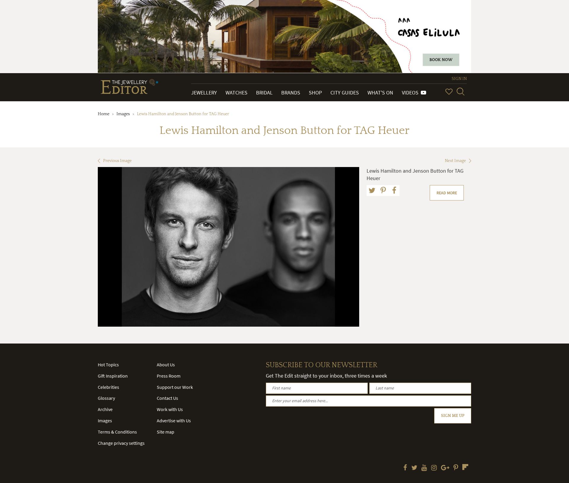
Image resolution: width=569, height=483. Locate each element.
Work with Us (170, 409)
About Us (166, 365)
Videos (411, 92)
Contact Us (167, 398)
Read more (447, 192)
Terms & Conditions (117, 432)
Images (123, 114)
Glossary (106, 398)
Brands (290, 92)
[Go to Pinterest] (455, 468)
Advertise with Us (174, 420)
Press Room (168, 376)
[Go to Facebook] (405, 468)
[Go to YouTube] (424, 468)
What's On (380, 92)
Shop (315, 92)
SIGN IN (459, 78)
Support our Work (175, 387)
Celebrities (108, 387)
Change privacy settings (121, 443)
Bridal (264, 92)
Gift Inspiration (113, 376)
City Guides (344, 92)
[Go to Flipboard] (465, 467)
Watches (236, 92)
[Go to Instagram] (434, 468)
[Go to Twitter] (414, 468)
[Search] (460, 91)
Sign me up (452, 415)
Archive (105, 409)
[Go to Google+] (445, 468)
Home (103, 114)
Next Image (455, 160)
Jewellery (204, 92)
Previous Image (117, 160)
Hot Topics (108, 365)
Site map (165, 432)
